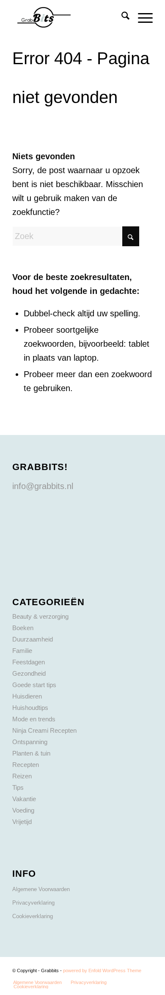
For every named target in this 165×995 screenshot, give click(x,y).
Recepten (25, 764)
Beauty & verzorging (40, 616)
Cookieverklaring (32, 916)
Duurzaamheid (32, 639)
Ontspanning (29, 741)
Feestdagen (28, 662)
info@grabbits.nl (42, 486)
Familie (22, 650)
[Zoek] (121, 17)
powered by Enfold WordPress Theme (102, 970)
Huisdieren (27, 696)
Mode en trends (33, 719)
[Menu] (141, 17)
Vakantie (24, 798)
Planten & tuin (31, 753)
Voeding (23, 810)
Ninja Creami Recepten (44, 730)
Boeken (22, 627)
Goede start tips (34, 684)
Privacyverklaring (33, 903)
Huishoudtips (30, 707)
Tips (18, 787)
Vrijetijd (22, 821)
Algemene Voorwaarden (41, 889)
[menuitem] (121, 17)
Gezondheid (29, 673)
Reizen (22, 776)
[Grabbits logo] (68, 17)
